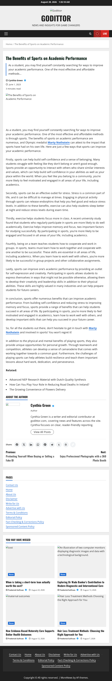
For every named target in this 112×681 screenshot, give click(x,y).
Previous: (30, 456)
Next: (83, 456)
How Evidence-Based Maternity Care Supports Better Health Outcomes (30, 632)
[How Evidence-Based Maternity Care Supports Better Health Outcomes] (30, 610)
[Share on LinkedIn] (31, 444)
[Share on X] (24, 444)
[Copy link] (73, 444)
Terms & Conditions (17, 512)
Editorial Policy (14, 517)
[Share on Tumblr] (59, 444)
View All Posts (42, 432)
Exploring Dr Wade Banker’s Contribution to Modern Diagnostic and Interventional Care (80, 584)
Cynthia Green (15, 80)
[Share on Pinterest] (45, 444)
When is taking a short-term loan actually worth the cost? (28, 584)
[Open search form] (90, 34)
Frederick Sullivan (16, 590)
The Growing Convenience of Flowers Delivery (37, 389)
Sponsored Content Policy (20, 526)
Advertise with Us (15, 508)
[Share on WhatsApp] (38, 444)
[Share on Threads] (66, 444)
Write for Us (12, 503)
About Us (11, 494)
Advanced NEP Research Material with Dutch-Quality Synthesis (47, 379)
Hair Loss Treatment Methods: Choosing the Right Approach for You (80, 632)
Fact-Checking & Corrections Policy (25, 521)
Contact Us (12, 485)
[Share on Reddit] (52, 444)
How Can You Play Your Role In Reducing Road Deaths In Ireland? (49, 384)
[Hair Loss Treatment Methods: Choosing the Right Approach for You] (81, 610)
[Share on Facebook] (17, 444)
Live (105, 33)
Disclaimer (12, 498)
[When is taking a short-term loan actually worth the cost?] (30, 562)
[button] (6, 34)
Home (9, 489)
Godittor (56, 18)
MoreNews (66, 677)
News (11, 574)
